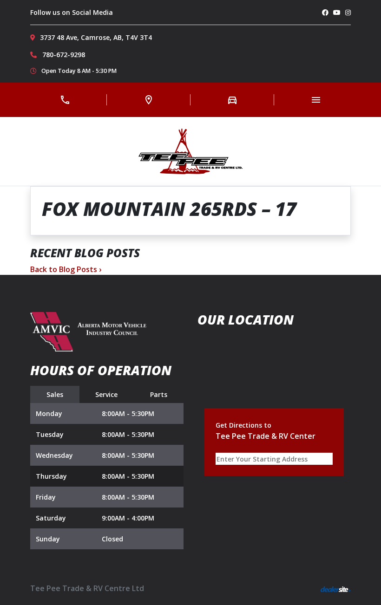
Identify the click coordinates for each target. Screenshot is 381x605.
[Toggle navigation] (316, 100)
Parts (158, 394)
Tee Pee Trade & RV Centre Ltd (87, 588)
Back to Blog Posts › (65, 269)
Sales (54, 394)
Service (106, 394)
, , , (96, 37)
